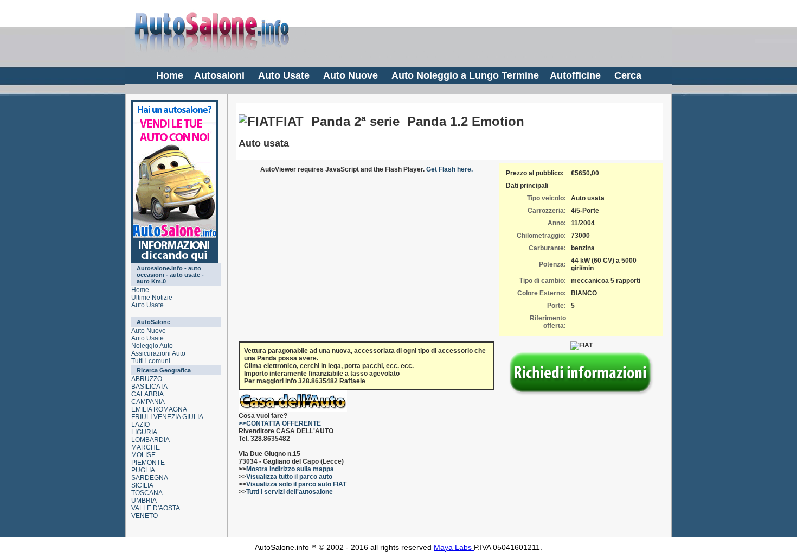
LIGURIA (144, 432)
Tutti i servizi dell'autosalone (289, 492)
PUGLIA (143, 470)
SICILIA (142, 485)
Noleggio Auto (152, 346)
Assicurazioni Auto (158, 353)
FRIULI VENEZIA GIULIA (167, 417)
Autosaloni (219, 75)
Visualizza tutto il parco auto (289, 476)
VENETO (144, 516)
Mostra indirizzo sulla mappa (290, 469)
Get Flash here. (449, 169)
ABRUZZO (146, 379)
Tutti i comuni (150, 361)
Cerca (627, 75)
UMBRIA (144, 500)
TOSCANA (147, 493)
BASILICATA (149, 386)
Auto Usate (284, 75)
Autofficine (575, 75)
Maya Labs (454, 547)
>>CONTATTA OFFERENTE (280, 423)
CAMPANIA (148, 402)
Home (169, 75)
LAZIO (140, 424)
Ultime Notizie (151, 297)
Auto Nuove (350, 75)
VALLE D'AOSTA (155, 508)
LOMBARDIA (150, 440)
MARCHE (145, 447)
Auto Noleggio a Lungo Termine (465, 75)
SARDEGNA (149, 478)
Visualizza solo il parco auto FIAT (296, 484)
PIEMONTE (148, 462)
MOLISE (143, 455)
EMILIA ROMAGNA (159, 409)
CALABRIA (147, 394)
